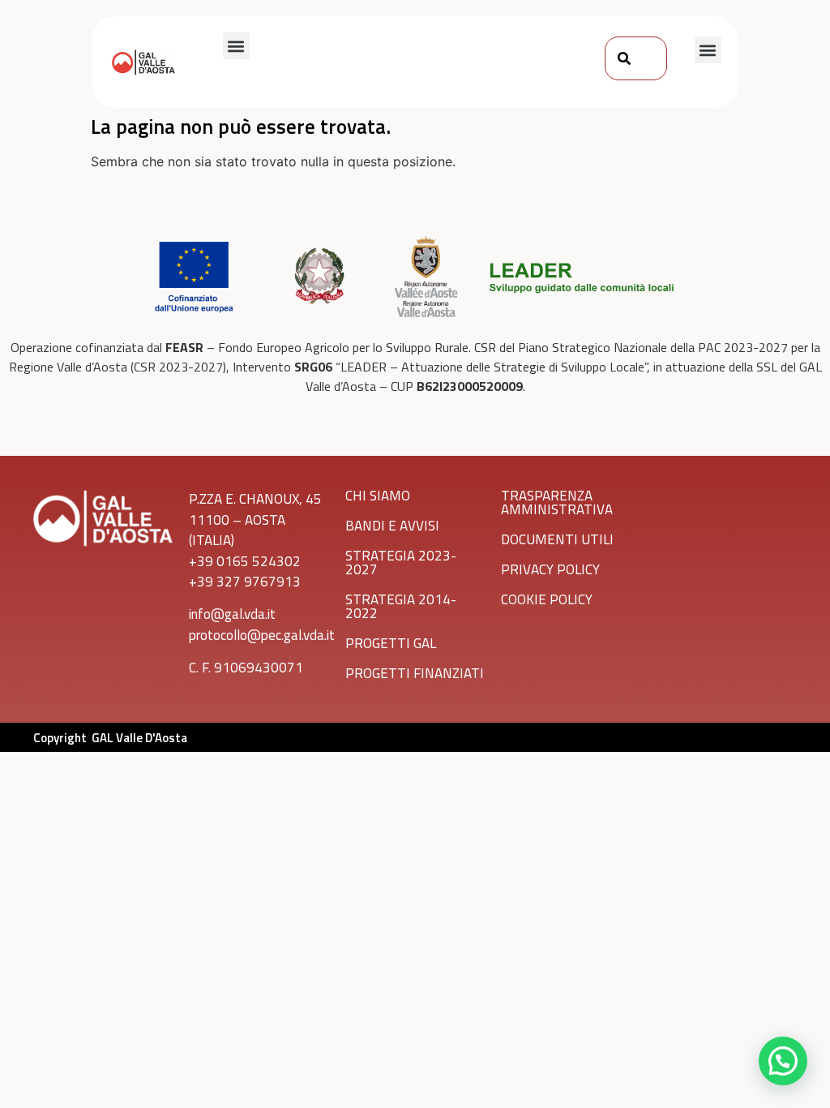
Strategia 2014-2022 (400, 606)
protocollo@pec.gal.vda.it (262, 635)
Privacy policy (550, 569)
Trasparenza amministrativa (557, 502)
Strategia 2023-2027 (400, 562)
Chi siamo (377, 495)
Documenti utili (557, 539)
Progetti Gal (390, 643)
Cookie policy (547, 599)
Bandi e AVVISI (392, 525)
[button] (236, 45)
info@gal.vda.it (232, 614)
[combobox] (636, 58)
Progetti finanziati (414, 673)
